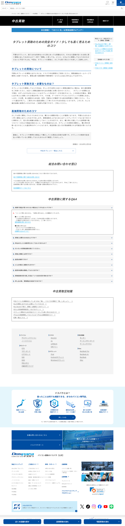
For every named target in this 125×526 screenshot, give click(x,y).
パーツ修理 (48, 477)
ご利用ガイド (32, 464)
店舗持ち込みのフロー (22, 231)
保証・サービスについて (34, 483)
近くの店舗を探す (22, 521)
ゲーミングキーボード (87, 341)
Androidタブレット (57, 357)
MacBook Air (84, 354)
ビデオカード (26, 354)
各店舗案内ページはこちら (22, 188)
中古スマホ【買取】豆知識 (104, 68)
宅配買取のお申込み (90, 21)
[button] (97, 491)
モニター (83, 338)
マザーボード (26, 351)
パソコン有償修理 (49, 474)
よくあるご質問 (60, 21)
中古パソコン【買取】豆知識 (104, 64)
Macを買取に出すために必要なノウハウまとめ (28, 304)
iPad (52, 354)
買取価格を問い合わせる (23, 222)
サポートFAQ (48, 471)
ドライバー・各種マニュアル (52, 483)
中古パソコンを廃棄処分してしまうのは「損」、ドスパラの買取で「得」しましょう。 (41, 301)
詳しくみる (62, 417)
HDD (23, 360)
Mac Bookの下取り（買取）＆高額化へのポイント (104, 45)
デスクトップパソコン (29, 338)
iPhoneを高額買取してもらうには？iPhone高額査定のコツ (33, 315)
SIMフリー (54, 347)
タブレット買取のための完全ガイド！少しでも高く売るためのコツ (104, 51)
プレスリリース (66, 481)
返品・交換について (33, 480)
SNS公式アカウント (67, 484)
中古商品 (14, 491)
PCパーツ (14, 486)
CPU (23, 348)
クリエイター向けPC (17, 474)
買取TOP (106, 21)
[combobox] (66, 8)
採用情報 (64, 486)
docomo (54, 338)
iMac (81, 360)
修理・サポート (50, 464)
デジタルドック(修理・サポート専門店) (69, 471)
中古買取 (14, 494)
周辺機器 (14, 489)
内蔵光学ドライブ (27, 366)
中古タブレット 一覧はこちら (51, 151)
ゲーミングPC (15, 471)
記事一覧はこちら (19, 318)
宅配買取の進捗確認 (75, 21)
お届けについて (32, 474)
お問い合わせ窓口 (49, 468)
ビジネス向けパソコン (17, 483)
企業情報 (64, 477)
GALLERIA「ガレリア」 (18, 468)
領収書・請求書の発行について (36, 477)
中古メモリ (25, 363)
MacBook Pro (84, 351)
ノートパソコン (27, 341)
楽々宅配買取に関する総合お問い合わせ (26, 177)
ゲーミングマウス (86, 344)
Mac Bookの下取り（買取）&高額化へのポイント (29, 307)
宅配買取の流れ (102, 521)
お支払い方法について (34, 471)
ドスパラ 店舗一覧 (66, 468)
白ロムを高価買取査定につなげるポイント (27, 309)
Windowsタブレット (58, 360)
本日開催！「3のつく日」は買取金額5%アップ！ (62, 30)
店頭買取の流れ (62, 521)
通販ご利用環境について (34, 486)
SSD (23, 357)
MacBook (83, 357)
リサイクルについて (50, 480)
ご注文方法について (33, 468)
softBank (54, 344)
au (52, 341)
